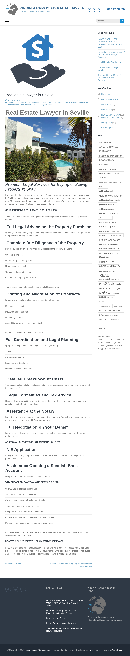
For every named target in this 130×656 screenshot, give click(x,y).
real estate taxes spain (106, 297)
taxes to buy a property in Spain (109, 315)
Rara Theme (94, 650)
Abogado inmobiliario (105, 142)
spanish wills (118, 306)
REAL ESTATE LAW (28, 105)
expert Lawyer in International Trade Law (110, 183)
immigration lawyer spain (109, 213)
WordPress (117, 650)
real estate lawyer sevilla (58, 102)
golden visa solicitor (107, 204)
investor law (106, 104)
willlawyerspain (114, 319)
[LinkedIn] (99, 10)
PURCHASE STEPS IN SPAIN (108, 266)
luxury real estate (109, 239)
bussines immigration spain (107, 160)
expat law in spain (104, 178)
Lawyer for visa (104, 231)
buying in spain (103, 164)
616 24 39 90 (116, 9)
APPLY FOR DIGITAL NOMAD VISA (108, 147)
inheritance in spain (105, 218)
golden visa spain (106, 209)
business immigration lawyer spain (110, 156)
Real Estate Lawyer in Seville (48, 112)
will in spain (102, 319)
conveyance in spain (16, 102)
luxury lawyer (116, 231)
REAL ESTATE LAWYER (107, 275)
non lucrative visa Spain (109, 249)
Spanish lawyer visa (105, 302)
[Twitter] (94, 10)
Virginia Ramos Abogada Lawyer (52, 8)
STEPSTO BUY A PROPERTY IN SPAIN (109, 311)
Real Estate (106, 110)
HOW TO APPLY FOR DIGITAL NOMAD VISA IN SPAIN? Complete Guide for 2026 (64, 603)
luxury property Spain (115, 235)
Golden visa (103, 187)
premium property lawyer (108, 253)
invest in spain (107, 226)
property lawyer (104, 257)
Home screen (13, 105)
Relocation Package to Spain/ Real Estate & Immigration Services (111, 54)
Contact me (45, 551)
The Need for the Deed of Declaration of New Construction (109, 77)
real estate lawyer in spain (110, 284)
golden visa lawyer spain (109, 200)
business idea (103, 151)
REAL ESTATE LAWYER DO (109, 280)
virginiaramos (46, 105)
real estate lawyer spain (78, 102)
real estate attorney (107, 271)
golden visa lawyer (110, 195)
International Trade (109, 99)
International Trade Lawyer (107, 222)
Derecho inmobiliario (110, 117)
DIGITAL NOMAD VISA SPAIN (109, 173)
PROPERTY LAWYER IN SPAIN (110, 262)
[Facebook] (89, 10)
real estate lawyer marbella (36, 102)
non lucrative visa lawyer (109, 244)
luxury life (102, 235)
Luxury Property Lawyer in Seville (61, 623)
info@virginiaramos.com (109, 349)
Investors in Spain (13, 564)
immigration (106, 123)
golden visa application (108, 191)
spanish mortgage (104, 306)
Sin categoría (107, 128)
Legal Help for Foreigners (109, 62)
